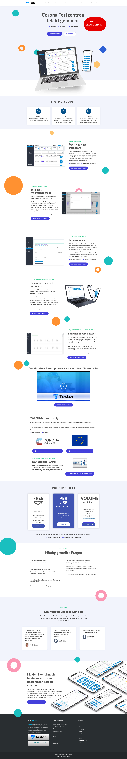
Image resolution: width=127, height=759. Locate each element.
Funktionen (57, 2)
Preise (65, 2)
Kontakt (76, 2)
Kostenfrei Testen (90, 2)
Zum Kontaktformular (76, 578)
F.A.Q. (70, 2)
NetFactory (67, 756)
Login (97, 2)
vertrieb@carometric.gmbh (89, 518)
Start (44, 2)
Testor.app (50, 2)
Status (82, 2)
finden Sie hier (45, 563)
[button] (63, 386)
